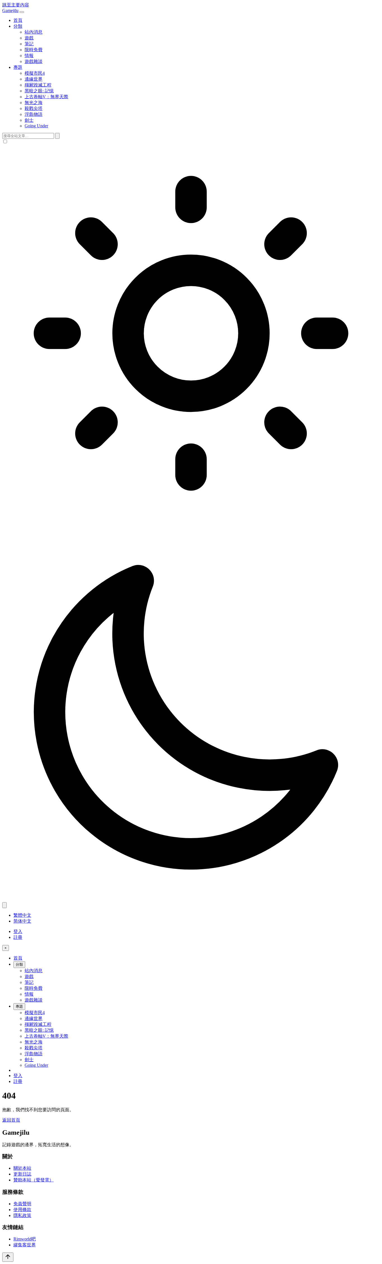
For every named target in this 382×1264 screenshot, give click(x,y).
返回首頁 (11, 1120)
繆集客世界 (24, 1244)
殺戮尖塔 (34, 108)
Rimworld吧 (24, 1239)
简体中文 (22, 921)
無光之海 (34, 102)
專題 (17, 67)
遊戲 (29, 38)
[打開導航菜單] (22, 12)
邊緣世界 (34, 79)
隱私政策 (22, 1215)
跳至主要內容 (15, 5)
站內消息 (34, 32)
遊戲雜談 (34, 61)
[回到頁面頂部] (7, 1257)
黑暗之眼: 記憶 (39, 90)
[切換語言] (4, 905)
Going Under (36, 125)
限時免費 (34, 49)
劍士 (29, 120)
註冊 (17, 937)
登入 (17, 931)
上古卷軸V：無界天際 (46, 96)
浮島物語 (34, 114)
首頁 (17, 20)
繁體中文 (22, 915)
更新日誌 (22, 1174)
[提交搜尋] (57, 136)
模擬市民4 (35, 73)
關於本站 (22, 1168)
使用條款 (22, 1209)
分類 (17, 26)
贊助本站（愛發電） (33, 1180)
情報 (29, 55)
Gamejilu (10, 10)
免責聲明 (22, 1203)
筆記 (29, 43)
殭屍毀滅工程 (38, 85)
